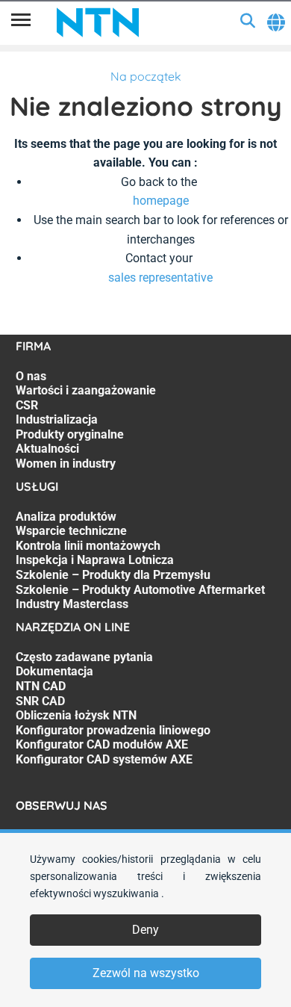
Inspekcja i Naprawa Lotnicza (95, 560)
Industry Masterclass (72, 604)
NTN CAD (41, 686)
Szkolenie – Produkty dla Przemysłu (113, 575)
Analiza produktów (66, 516)
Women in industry (66, 463)
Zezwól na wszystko (146, 973)
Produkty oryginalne (70, 434)
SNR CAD (40, 701)
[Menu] (21, 22)
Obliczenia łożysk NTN (76, 715)
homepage (161, 200)
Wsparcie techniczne (71, 531)
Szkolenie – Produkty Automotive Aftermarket (140, 590)
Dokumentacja (54, 671)
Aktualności (47, 448)
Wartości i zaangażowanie (86, 390)
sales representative (160, 277)
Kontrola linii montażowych (88, 546)
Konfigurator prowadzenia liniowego (113, 730)
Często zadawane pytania (84, 657)
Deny (145, 930)
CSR (27, 405)
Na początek (145, 76)
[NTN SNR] (98, 22)
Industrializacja (57, 419)
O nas (31, 376)
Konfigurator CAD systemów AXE (104, 759)
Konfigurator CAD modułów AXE (102, 744)
